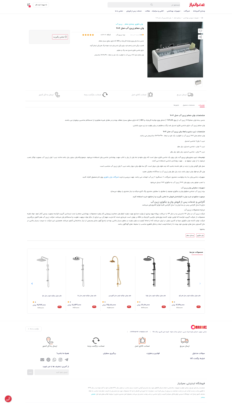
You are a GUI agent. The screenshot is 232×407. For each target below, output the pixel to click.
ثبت (30, 372)
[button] (32, 283)
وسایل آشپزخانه (199, 10)
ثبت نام (38, 5)
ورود (43, 5)
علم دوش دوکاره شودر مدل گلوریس (120, 295)
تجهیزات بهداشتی (173, 10)
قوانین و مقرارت (153, 353)
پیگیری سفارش (109, 353)
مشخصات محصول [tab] (189, 105)
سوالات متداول (198, 353)
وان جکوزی (139, 24)
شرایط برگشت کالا (197, 358)
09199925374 (134, 332)
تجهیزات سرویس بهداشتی (191, 18)
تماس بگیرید (59, 37)
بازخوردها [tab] (176, 105)
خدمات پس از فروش (134, 10)
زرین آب (119, 24)
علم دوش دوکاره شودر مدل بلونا (156, 295)
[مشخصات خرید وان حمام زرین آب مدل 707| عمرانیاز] (166, 327)
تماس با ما (119, 10)
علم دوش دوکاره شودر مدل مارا (52, 295)
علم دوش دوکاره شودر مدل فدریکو (190, 295)
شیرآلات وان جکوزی (111, 177)
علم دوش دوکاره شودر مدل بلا (86, 295)
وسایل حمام (177, 18)
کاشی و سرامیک (157, 10)
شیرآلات (187, 10)
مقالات (147, 10)
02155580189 (143, 332)
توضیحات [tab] (202, 105)
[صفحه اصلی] (202, 18)
